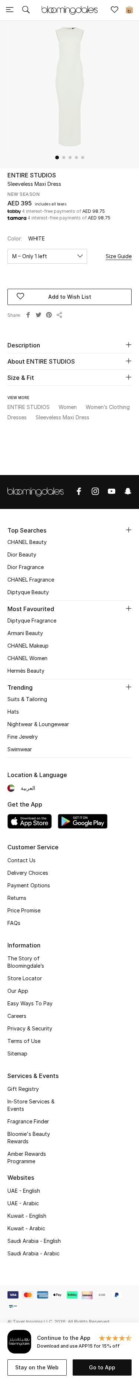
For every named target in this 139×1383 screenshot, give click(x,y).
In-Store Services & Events (30, 1105)
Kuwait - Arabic (26, 1228)
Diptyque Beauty (28, 592)
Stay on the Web (37, 1367)
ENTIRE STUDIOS (31, 175)
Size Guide (119, 256)
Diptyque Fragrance (31, 620)
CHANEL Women (27, 658)
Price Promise (23, 910)
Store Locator (24, 978)
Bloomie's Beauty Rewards (28, 1137)
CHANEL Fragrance (30, 579)
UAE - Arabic (23, 1203)
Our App (17, 991)
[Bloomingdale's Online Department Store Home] (70, 9)
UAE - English (23, 1191)
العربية (28, 788)
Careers (16, 1016)
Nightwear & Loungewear (38, 724)
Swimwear (19, 749)
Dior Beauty (21, 554)
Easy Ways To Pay (30, 1003)
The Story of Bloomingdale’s (25, 962)
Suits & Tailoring (27, 699)
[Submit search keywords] (26, 10)
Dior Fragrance (25, 567)
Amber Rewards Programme (26, 1157)
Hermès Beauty (25, 671)
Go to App (102, 1367)
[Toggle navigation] (9, 10)
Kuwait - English (26, 1216)
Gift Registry (23, 1089)
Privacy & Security (29, 1028)
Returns (16, 898)
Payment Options (28, 885)
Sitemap (17, 1053)
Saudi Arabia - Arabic (33, 1253)
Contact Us (21, 860)
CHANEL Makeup (28, 645)
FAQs (13, 923)
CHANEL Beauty (27, 542)
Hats (13, 711)
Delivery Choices (27, 873)
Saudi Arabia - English (34, 1241)
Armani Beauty (25, 633)
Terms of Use (23, 1041)
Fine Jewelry (22, 737)
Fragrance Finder (28, 1121)
